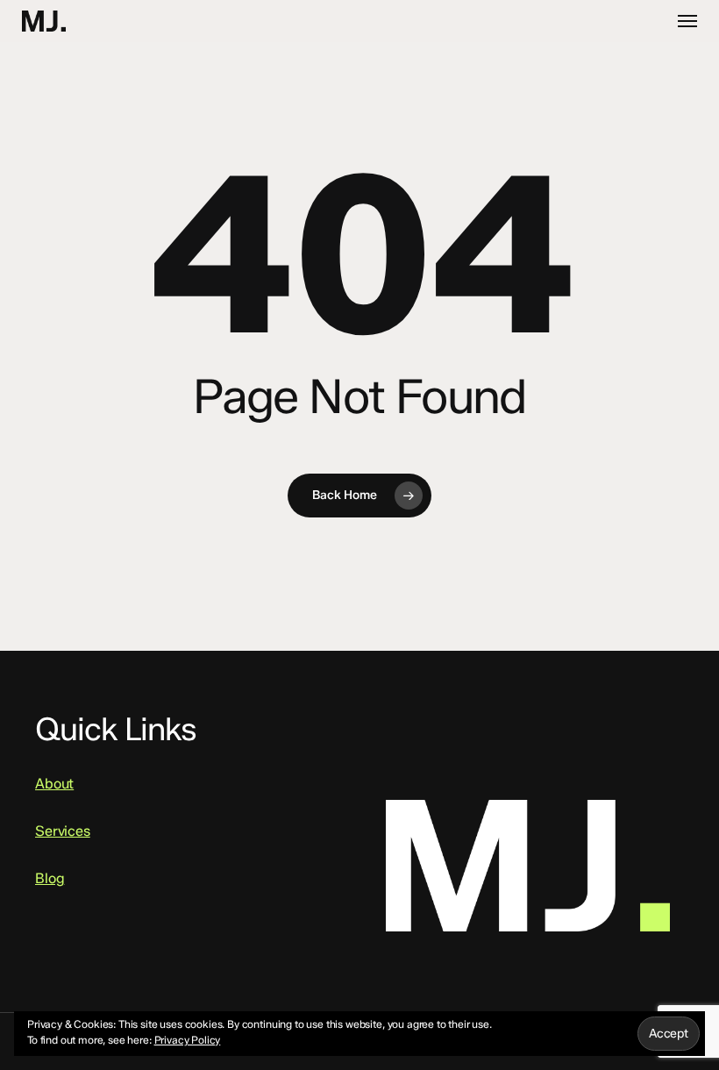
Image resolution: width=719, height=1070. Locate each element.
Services (62, 831)
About (54, 783)
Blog (49, 878)
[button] (687, 21)
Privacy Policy (187, 1039)
